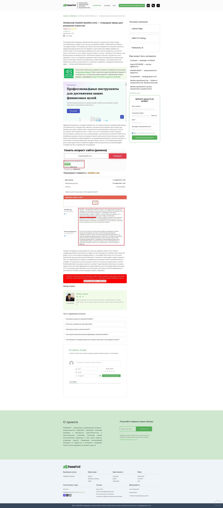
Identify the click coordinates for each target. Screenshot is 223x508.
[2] (107, 371)
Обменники (116, 481)
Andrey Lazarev (82, 294)
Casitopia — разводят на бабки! (142, 60)
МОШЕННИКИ (97, 5)
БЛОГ (114, 5)
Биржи (114, 478)
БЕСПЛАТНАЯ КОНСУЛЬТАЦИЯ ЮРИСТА (132, 5)
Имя (134, 120)
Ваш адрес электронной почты (141, 126)
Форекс (90, 476)
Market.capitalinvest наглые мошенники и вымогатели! (141, 88)
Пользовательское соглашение (105, 494)
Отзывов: (66, 31)
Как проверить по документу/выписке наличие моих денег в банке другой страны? (93, 339)
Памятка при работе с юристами (95, 281)
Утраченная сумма (138, 113)
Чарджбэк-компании (68, 476)
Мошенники (141, 476)
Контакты (107, 5)
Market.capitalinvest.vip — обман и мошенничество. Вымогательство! (144, 81)
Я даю (145, 133)
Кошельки (115, 476)
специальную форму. (83, 72)
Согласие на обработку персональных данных (109, 496)
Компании (73, 16)
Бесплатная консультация (144, 137)
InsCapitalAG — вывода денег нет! (143, 76)
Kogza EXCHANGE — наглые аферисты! (140, 65)
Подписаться (144, 429)
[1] (105, 371)
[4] (112, 371)
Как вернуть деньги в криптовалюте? (78, 329)
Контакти (140, 478)
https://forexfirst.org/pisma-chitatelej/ (107, 77)
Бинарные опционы (93, 478)
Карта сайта (99, 489)
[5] (114, 371)
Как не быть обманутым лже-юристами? (79, 324)
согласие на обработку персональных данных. (146, 133)
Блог (139, 481)
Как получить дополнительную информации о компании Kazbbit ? (87, 334)
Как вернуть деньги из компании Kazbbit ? (79, 319)
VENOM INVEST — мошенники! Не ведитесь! (143, 71)
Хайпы (90, 481)
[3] (109, 371)
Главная (66, 16)
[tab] (95, 319)
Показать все (134, 93)
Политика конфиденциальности (128, 439)
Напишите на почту (74, 492)
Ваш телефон (136, 106)
